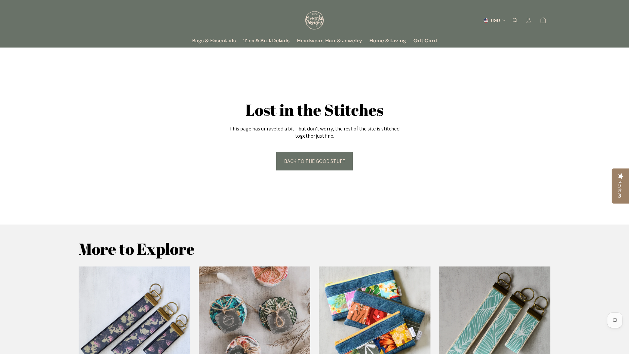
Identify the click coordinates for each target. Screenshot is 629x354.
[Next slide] (180, 322)
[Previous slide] (88, 322)
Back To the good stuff (314, 161)
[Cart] (543, 20)
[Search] (515, 20)
